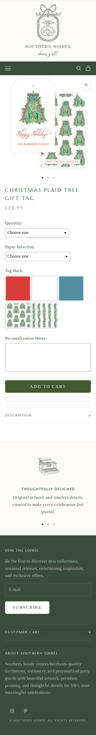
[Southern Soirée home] (48, 31)
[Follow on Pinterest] (25, 711)
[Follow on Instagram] (12, 711)
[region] (48, 484)
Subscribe (27, 607)
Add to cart (48, 386)
